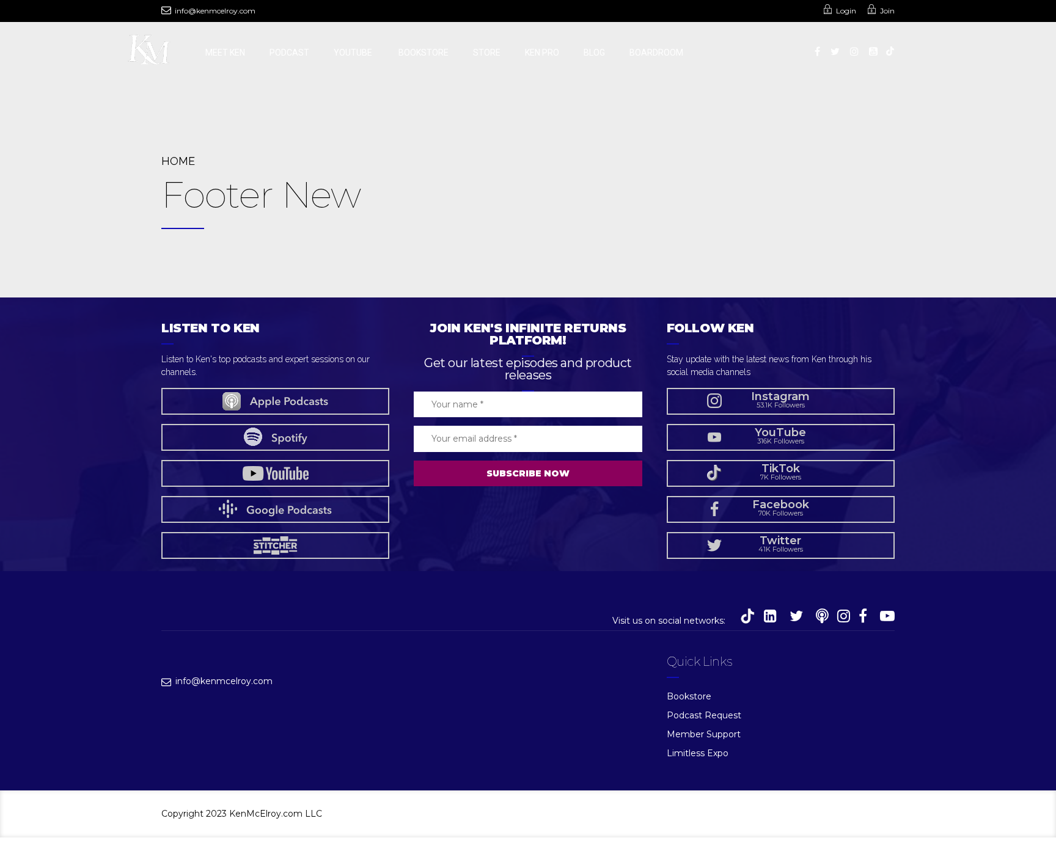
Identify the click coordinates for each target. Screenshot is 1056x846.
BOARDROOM (656, 52)
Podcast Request (704, 715)
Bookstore (689, 696)
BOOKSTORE (423, 52)
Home (178, 161)
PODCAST (289, 52)
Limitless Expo (697, 753)
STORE (487, 52)
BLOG (594, 52)
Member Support (704, 734)
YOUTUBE (354, 52)
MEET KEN (225, 52)
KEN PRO (542, 52)
